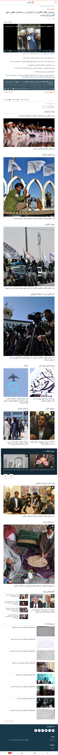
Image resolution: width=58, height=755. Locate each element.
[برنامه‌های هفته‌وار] (22, 753)
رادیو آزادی (49, 84)
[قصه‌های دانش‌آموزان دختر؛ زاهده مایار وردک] (46, 655)
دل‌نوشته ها (50, 624)
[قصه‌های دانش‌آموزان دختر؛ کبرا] (46, 703)
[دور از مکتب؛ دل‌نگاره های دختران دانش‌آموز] (42, 461)
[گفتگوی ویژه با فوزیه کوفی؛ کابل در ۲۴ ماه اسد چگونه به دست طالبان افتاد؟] (23, 603)
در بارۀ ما (53, 748)
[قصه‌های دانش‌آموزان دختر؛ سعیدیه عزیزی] (46, 643)
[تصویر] (35, 753)
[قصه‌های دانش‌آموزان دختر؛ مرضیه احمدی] (46, 691)
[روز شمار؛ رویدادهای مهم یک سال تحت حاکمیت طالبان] (42, 382)
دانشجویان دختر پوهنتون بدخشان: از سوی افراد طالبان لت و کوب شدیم (31, 26)
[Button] (7, 22)
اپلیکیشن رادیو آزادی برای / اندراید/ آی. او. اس (18, 740)
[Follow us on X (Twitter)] (49, 730)
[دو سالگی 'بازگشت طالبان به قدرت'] (29, 132)
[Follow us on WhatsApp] (39, 730)
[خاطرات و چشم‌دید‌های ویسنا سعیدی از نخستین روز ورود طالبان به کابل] (23, 610)
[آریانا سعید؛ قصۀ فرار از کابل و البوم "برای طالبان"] (23, 596)
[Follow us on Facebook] (53, 730)
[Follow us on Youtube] (46, 730)
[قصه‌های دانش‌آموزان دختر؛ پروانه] (46, 679)
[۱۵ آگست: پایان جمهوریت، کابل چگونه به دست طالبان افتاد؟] (42, 425)
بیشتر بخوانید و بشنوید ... (8, 721)
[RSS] (35, 730)
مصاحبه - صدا (51, 9)
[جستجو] (47, 753)
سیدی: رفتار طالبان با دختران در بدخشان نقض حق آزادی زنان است (33, 82)
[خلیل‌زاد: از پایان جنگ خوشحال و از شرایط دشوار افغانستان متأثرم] (42, 601)
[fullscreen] (46, 50)
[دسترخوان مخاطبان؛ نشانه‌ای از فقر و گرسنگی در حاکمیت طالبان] (29, 554)
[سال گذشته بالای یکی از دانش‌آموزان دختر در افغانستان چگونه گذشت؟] (23, 616)
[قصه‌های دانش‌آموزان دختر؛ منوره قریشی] (46, 631)
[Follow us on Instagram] (42, 730)
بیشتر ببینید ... (6, 473)
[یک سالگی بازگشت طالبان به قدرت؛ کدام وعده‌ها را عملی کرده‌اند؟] (29, 187)
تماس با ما (52, 740)
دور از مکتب (50, 451)
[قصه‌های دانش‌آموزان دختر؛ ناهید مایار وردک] (46, 714)
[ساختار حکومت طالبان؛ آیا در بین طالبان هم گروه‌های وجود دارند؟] (15, 425)
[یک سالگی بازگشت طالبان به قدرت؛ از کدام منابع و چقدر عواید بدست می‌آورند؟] (29, 256)
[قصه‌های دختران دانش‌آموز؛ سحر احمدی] (46, 667)
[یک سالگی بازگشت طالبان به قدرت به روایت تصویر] (29, 500)
